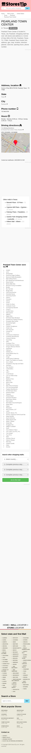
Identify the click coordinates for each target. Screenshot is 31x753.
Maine (14, 641)
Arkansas (4, 648)
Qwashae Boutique (11, 397)
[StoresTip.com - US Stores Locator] (14, 4)
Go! (27, 8)
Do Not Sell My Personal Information (12, 740)
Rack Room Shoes (11, 399)
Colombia (4, 659)
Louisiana (15, 639)
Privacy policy (5, 737)
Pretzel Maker (10, 396)
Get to (11, 128)
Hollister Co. (9, 351)
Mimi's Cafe (9, 382)
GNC (7, 341)
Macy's (8, 377)
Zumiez (8, 447)
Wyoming (25, 686)
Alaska (3, 639)
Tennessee (25, 669)
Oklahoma (25, 637)
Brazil (3, 650)
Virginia (24, 677)
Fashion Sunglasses (11, 326)
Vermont (25, 675)
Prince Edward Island (26, 649)
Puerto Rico (24, 652)
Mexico (14, 650)
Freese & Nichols (10, 338)
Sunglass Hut (9, 424)
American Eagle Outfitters (13, 275)
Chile (3, 657)
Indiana (3, 683)
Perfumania (4, 711)
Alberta (4, 641)
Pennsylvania (26, 643)
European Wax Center (12, 321)
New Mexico (15, 675)
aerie (7, 272)
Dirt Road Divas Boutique (13, 317)
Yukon (24, 688)
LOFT (7, 372)
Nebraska (15, 662)
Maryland (15, 646)
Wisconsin (25, 684)
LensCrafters (9, 368)
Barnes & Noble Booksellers (13, 277)
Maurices (8, 380)
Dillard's (8, 314)
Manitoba (15, 643)
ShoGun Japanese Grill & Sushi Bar (15, 414)
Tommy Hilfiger (5, 723)
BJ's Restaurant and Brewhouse (15, 280)
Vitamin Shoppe (10, 440)
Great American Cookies (12, 345)
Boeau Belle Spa (10, 284)
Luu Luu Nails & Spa (11, 375)
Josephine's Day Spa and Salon (14, 363)
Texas (24, 671)
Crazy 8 (8, 309)
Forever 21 (9, 331)
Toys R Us (9, 435)
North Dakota (14, 687)
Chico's (8, 297)
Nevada (14, 664)
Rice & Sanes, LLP (11, 409)
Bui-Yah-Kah (9, 289)
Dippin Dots (9, 316)
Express (8, 324)
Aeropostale (9, 273)
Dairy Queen (9, 312)
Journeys (8, 365)
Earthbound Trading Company (14, 319)
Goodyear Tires (10, 343)
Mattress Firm (10, 379)
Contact (4, 735)
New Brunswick (14, 667)
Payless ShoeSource (11, 389)
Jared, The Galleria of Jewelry (14, 360)
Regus (8, 406)
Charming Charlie (11, 295)
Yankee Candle (10, 443)
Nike (20, 719)
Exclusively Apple (10, 323)
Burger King (9, 290)
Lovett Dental (9, 374)
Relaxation (9, 407)
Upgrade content (6, 739)
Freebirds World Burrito (12, 336)
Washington (26, 679)
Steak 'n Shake (10, 421)
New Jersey (15, 673)
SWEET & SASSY (11, 426)
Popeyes (8, 394)
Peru (24, 646)
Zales (7, 445)
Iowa (3, 685)
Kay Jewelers (9, 367)
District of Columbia (5, 670)
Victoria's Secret (10, 438)
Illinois (3, 681)
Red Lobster (9, 401)
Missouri (14, 658)
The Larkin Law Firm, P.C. (13, 431)
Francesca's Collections (12, 334)
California (4, 655)
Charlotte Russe (10, 294)
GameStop (9, 340)
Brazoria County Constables (13, 285)
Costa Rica (4, 665)
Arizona (4, 646)
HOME (6, 625)
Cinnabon (8, 299)
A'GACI (8, 270)
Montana (14, 660)
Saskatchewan (26, 660)
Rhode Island (24, 657)
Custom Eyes (9, 311)
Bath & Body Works (11, 278)
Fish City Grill (9, 329)
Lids (7, 370)
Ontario (24, 639)
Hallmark (8, 350)
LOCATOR (19, 625)
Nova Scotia (15, 689)
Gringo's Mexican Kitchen (13, 346)
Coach (8, 302)
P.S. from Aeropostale (12, 387)
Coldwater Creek (10, 306)
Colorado (4, 661)
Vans (7, 436)
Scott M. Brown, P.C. (11, 413)
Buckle (8, 287)
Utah (24, 673)
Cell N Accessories (11, 292)
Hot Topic (8, 355)
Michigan (15, 652)
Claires (8, 300)
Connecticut (5, 663)
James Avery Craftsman (12, 358)
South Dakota (24, 666)
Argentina (4, 643)
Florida (4, 673)
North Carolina (14, 683)
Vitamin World (5, 726)
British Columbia (3, 653)
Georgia (4, 675)
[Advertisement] (15, 66)
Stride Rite (9, 423)
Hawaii (3, 677)
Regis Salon (9, 404)
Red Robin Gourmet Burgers (14, 402)
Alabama (4, 637)
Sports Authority (10, 418)
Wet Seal (8, 441)
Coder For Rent (10, 304)
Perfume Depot (10, 392)
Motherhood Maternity (7, 719)
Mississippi (15, 656)
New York (15, 677)
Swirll (7, 428)
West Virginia (24, 682)
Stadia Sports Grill (11, 419)
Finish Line (9, 328)
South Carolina (24, 663)
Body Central (9, 282)
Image (8, 357)
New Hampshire (14, 670)
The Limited (9, 433)
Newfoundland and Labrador (15, 680)
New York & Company (12, 385)
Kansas (3, 687)
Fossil (7, 333)
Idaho (3, 679)
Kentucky (15, 637)
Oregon (24, 641)
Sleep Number (10, 416)
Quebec (24, 654)
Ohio (13, 691)
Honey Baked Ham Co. (12, 353)
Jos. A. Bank (9, 362)
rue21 (7, 411)
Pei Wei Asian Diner (11, 390)
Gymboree (9, 348)
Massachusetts (15, 648)
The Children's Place (11, 430)
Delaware (4, 667)
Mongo (8, 384)
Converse (4, 715)
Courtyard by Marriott (12, 307)
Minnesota (15, 654)
